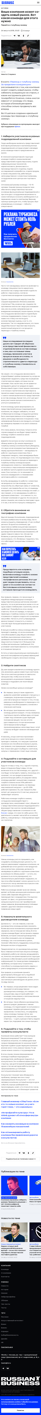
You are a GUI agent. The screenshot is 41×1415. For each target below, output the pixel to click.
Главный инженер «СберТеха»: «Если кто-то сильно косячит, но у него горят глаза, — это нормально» (20, 1104)
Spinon (17, 126)
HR (2, 1342)
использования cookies (11, 1402)
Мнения (4, 1293)
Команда (5, 1269)
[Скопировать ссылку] (28, 36)
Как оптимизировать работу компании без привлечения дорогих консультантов (19, 1135)
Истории (4, 8)
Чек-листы (5, 1304)
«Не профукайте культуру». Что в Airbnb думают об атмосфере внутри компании (19, 1115)
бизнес (4, 813)
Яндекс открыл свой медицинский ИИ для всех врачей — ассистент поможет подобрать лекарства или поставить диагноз (13, 1250)
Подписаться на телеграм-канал (20, 1159)
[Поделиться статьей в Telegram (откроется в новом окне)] (14, 36)
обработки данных (30, 1402)
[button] (38, 2)
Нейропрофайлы (8, 1297)
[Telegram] (3, 1368)
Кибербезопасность (9, 1335)
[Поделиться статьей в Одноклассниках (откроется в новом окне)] (23, 36)
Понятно (20, 1410)
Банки (3, 1324)
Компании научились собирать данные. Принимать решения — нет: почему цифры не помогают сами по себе (14, 1203)
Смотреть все (7, 1347)
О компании (6, 1273)
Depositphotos (9, 281)
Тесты (3, 1308)
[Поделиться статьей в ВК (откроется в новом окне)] (19, 36)
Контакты (5, 1276)
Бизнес (4, 1328)
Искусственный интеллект (12, 1320)
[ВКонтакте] (8, 1368)
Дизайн (4, 1339)
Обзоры (4, 1300)
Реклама (4, 1317)
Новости (4, 1286)
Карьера (4, 1331)
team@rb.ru (6, 1363)
